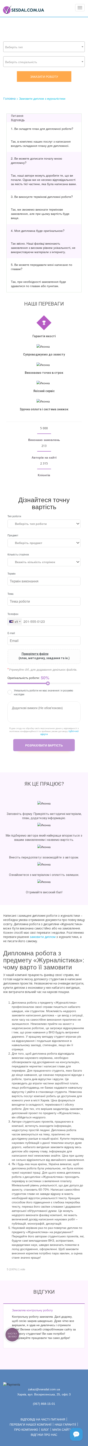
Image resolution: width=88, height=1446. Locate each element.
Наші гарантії (65, 1424)
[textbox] (44, 47)
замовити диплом (43, 937)
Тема (10, 593)
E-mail (11, 633)
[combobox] (44, 46)
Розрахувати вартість (44, 745)
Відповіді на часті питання (43, 1419)
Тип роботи (14, 516)
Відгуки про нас (44, 1434)
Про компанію (26, 1429)
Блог (45, 1429)
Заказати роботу (44, 76)
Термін (11, 573)
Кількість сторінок (18, 554)
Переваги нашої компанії (30, 1424)
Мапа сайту (62, 1429)
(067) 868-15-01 (44, 1403)
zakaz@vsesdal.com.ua (44, 1389)
